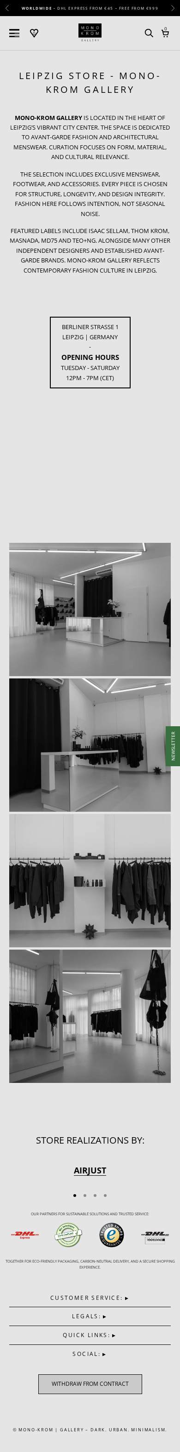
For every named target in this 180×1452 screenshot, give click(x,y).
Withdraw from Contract (90, 1384)
